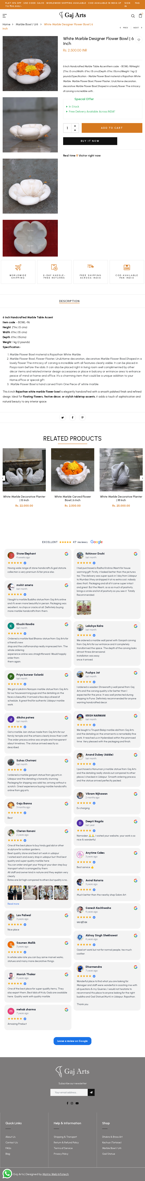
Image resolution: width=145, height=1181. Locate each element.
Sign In (127, 4)
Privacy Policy (61, 1153)
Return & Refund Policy (66, 1142)
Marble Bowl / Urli (27, 24)
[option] (24, 480)
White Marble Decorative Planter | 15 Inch (24, 498)
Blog (7, 1153)
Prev (125, 28)
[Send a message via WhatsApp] (7, 1173)
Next (136, 28)
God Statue (108, 1153)
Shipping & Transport (65, 1136)
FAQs (8, 1148)
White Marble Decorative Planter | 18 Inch (121, 498)
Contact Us (11, 1142)
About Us (10, 1136)
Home (6, 24)
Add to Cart (112, 127)
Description (69, 301)
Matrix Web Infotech (55, 1174)
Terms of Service (63, 1148)
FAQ (137, 3)
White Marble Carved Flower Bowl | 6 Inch (72, 498)
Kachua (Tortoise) (111, 1142)
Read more (13, 904)
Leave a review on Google (72, 1041)
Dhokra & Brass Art (112, 1136)
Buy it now (90, 141)
